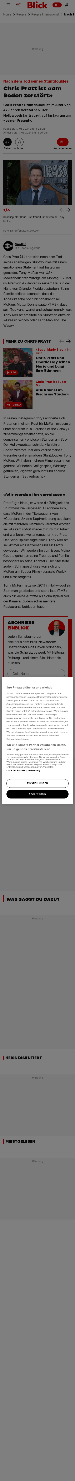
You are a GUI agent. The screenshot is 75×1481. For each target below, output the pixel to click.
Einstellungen (37, 783)
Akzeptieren (37, 794)
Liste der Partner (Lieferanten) (23, 770)
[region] (37, 740)
